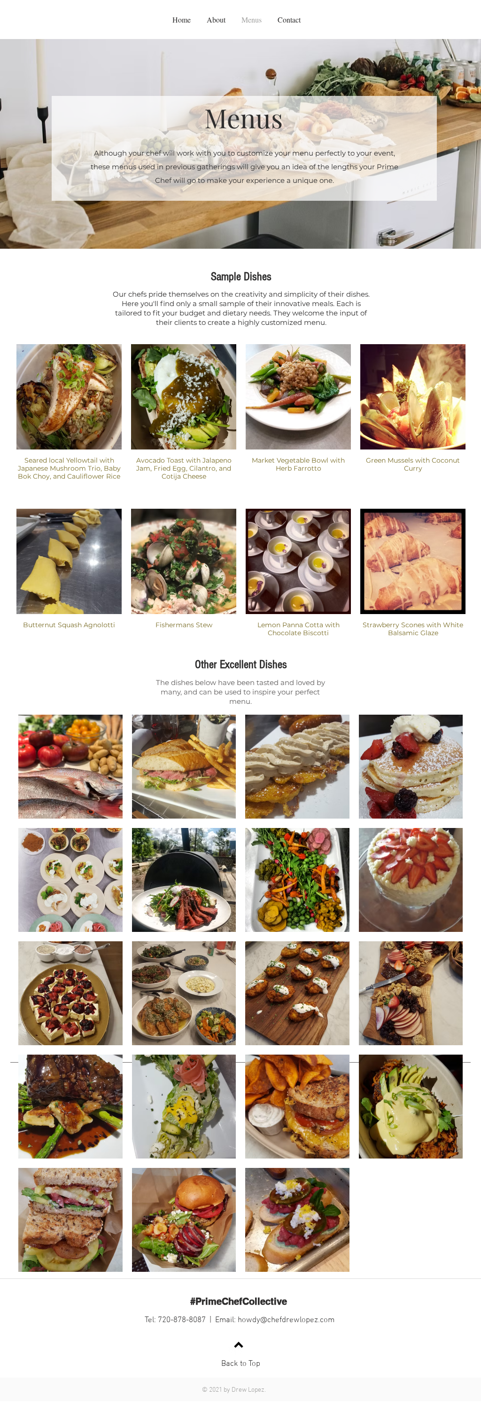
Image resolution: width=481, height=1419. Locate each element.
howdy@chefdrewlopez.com (286, 1320)
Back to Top (240, 1364)
